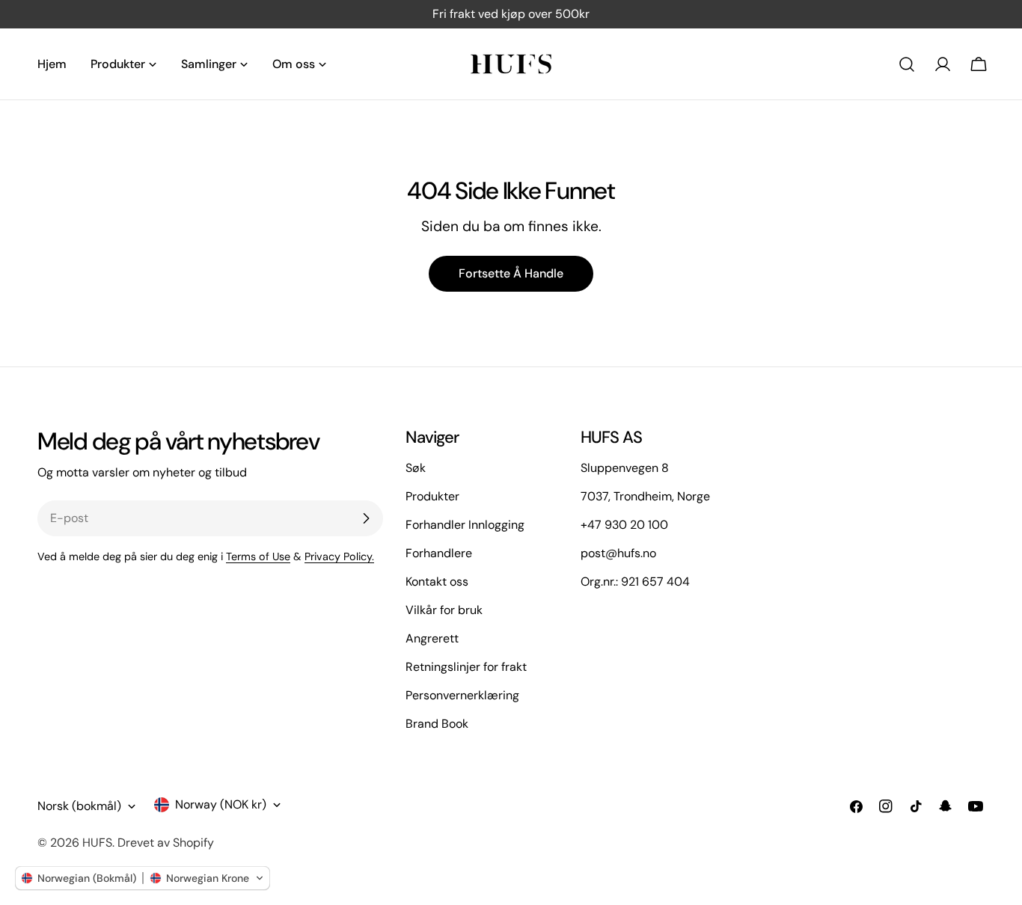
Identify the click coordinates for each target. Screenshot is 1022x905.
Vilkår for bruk (444, 610)
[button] (142, 878)
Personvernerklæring (462, 695)
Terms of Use (258, 556)
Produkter (432, 496)
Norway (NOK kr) (220, 804)
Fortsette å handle (511, 273)
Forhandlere (439, 553)
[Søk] (907, 64)
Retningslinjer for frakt (466, 667)
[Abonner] (366, 518)
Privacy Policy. (339, 556)
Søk (416, 468)
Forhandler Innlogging (465, 525)
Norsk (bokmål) (79, 806)
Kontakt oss (437, 581)
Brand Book (437, 723)
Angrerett (432, 638)
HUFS (97, 842)
